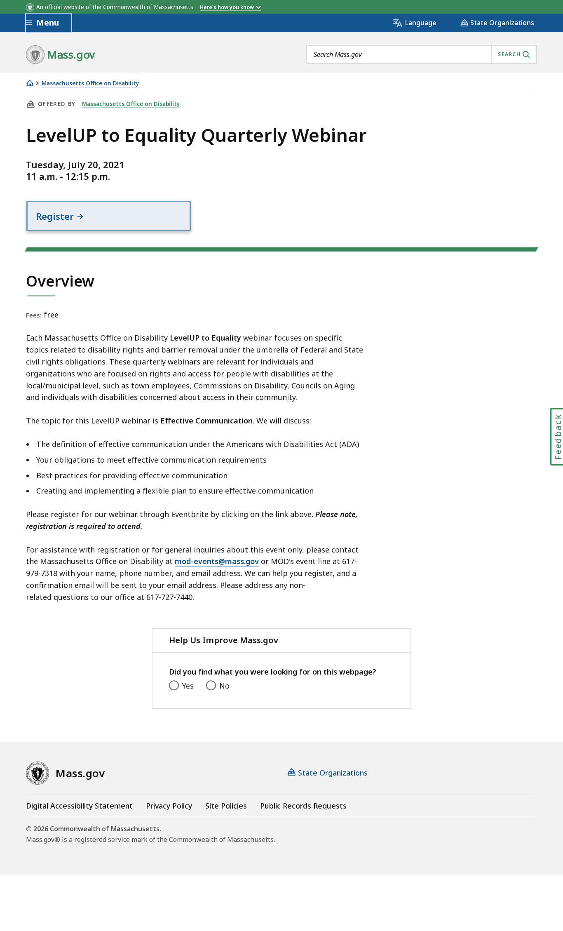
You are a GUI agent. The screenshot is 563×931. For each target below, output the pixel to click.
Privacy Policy (169, 806)
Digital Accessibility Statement (79, 806)
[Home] (30, 83)
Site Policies (226, 806)
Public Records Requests (303, 806)
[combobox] (421, 54)
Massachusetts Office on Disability (90, 83)
